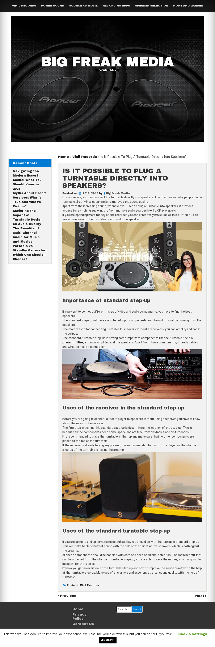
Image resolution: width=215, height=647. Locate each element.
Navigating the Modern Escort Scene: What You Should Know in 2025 (27, 180)
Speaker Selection (151, 5)
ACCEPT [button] (107, 640)
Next (200, 596)
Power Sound (52, 5)
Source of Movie (83, 5)
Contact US (83, 624)
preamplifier (72, 342)
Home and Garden (188, 5)
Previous (68, 596)
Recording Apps (116, 5)
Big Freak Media (107, 62)
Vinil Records (24, 5)
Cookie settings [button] (192, 634)
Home (63, 157)
